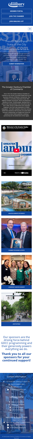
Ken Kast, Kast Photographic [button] (18, 425)
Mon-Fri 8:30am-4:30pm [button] (18, 384)
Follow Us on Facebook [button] (17, 402)
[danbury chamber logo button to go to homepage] (16, 4)
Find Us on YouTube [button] (17, 407)
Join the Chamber (16, 16)
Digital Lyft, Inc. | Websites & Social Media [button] (18, 422)
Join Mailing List (16, 21)
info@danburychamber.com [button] (18, 389)
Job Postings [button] (16, 324)
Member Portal (16, 11)
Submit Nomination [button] (16, 64)
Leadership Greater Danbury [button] (16, 287)
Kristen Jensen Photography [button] (18, 427)
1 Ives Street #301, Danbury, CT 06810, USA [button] (17, 381)
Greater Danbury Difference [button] (16, 213)
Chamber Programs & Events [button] (16, 250)
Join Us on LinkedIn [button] (17, 410)
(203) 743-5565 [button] (17, 387)
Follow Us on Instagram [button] (17, 404)
